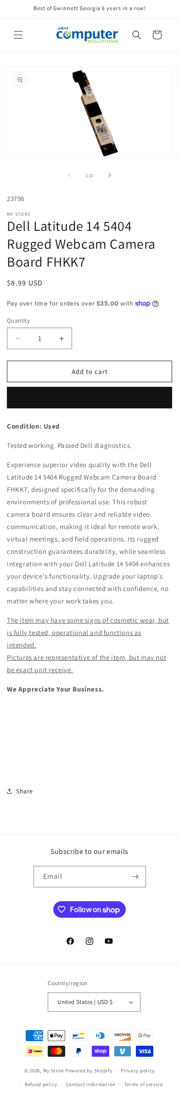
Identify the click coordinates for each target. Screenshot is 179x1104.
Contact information (91, 1084)
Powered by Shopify (88, 1070)
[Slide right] (110, 175)
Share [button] (24, 791)
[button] (18, 35)
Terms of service (143, 1084)
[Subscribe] (135, 876)
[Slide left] (69, 175)
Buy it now (89, 397)
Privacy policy (138, 1070)
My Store (53, 1070)
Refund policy (41, 1084)
